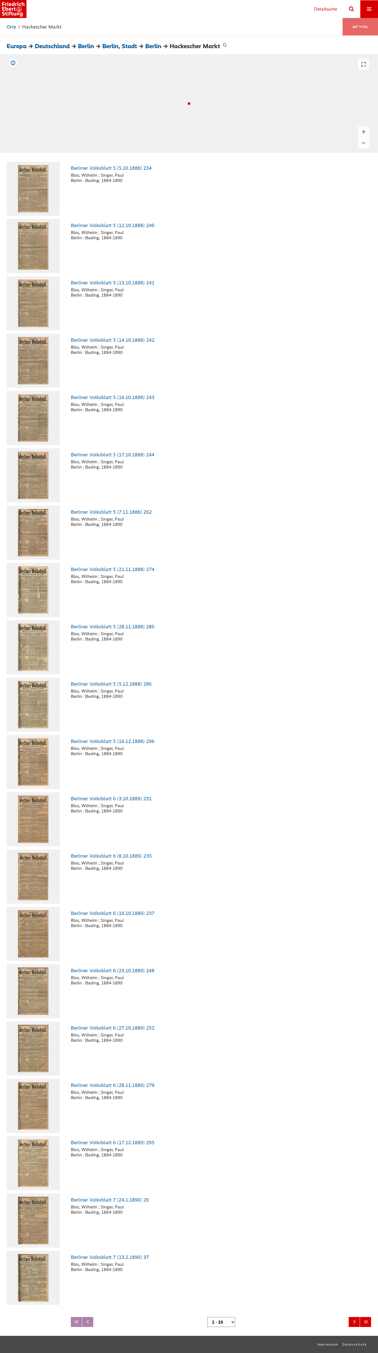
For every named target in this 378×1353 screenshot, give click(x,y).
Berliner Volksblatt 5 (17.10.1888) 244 (112, 455)
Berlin (86, 46)
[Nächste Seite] (354, 1322)
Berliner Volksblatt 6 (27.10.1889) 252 (112, 1028)
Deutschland (52, 46)
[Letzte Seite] (365, 1322)
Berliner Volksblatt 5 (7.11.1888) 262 (111, 512)
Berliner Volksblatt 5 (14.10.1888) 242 (112, 340)
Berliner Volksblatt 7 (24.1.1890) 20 (110, 1200)
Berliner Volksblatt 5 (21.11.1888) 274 (112, 569)
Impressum (327, 1344)
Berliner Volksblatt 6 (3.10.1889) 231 (111, 799)
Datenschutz (354, 1344)
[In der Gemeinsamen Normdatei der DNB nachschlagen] (225, 46)
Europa (17, 46)
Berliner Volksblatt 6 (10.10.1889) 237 (112, 913)
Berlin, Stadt (119, 46)
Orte (11, 27)
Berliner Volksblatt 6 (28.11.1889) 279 (112, 1085)
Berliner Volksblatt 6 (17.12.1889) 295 (112, 1142)
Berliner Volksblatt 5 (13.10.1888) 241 (112, 283)
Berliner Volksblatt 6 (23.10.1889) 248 (112, 971)
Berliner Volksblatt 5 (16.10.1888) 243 (112, 397)
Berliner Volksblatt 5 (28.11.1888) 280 (112, 627)
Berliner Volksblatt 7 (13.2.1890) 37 (110, 1257)
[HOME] (13, 9)
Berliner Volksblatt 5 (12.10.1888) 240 (112, 225)
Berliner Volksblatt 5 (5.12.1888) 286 (111, 684)
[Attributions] (13, 63)
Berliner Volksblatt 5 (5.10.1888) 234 (111, 168)
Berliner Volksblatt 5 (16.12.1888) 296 (112, 741)
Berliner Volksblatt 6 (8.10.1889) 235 (111, 856)
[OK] (351, 9)
